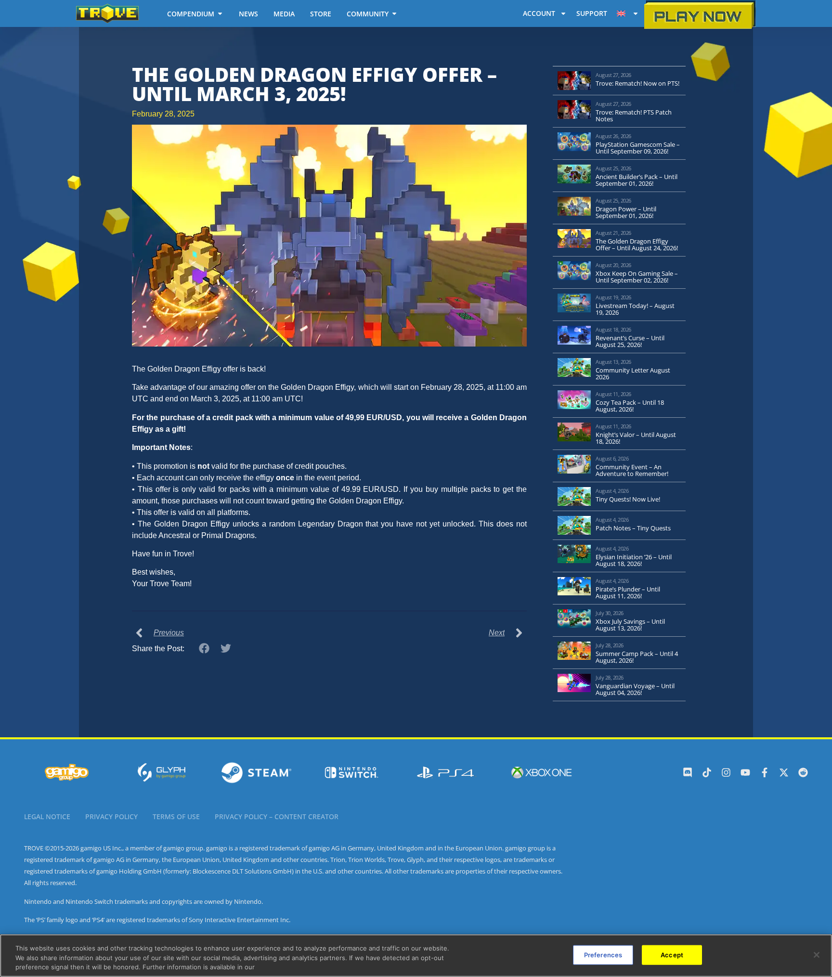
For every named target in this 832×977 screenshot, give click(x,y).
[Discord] (687, 772)
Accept (672, 954)
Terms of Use (176, 816)
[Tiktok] (707, 772)
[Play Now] (700, 14)
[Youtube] (745, 772)
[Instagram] (726, 772)
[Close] (816, 954)
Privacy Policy (111, 816)
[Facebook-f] (764, 772)
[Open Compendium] (220, 14)
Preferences (603, 954)
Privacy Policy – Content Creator (276, 816)
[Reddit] (803, 772)
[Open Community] (394, 14)
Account (539, 13)
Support (591, 13)
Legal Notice (47, 816)
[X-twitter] (784, 772)
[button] (204, 648)
